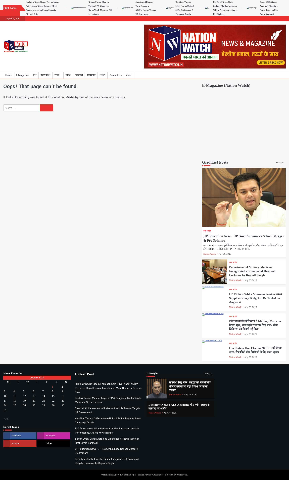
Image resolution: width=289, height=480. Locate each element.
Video (129, 75)
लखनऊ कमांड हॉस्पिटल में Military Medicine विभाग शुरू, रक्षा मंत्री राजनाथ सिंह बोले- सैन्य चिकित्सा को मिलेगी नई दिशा (255, 325)
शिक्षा (102, 75)
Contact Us (116, 75)
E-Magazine (22, 75)
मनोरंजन (91, 75)
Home (8, 75)
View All (280, 162)
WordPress (182, 474)
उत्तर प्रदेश (45, 75)
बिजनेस (79, 75)
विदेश (68, 75)
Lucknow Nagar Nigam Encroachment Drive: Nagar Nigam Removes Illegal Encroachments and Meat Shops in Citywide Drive (108, 388)
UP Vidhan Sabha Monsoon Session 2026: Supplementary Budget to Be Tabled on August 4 (256, 298)
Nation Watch (209, 254)
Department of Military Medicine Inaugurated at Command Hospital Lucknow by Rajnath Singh (252, 271)
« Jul (5, 418)
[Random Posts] (278, 75)
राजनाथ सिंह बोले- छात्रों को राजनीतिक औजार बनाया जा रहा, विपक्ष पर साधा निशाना (190, 386)
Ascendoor (158, 474)
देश (34, 75)
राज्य (57, 75)
